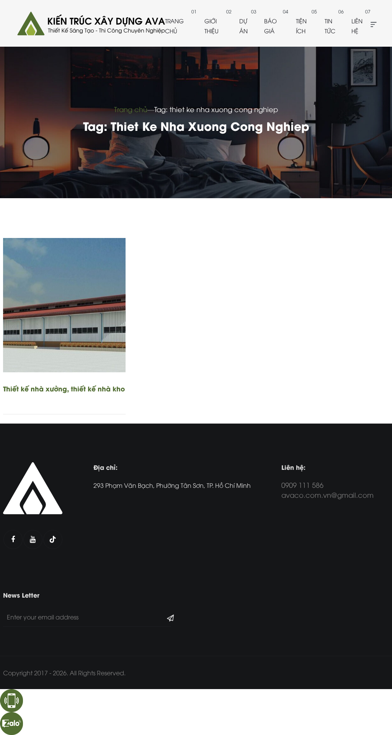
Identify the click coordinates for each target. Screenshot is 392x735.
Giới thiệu (211, 25)
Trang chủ (174, 25)
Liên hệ (357, 25)
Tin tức (330, 25)
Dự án (243, 25)
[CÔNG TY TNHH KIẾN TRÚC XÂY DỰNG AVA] (90, 23)
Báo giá (270, 25)
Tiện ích (301, 25)
